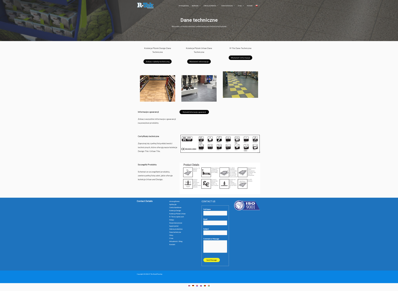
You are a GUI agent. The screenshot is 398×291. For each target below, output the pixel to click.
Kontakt (250, 6)
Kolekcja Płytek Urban (177, 214)
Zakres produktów (210, 6)
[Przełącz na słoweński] (201, 285)
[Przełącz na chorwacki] (197, 285)
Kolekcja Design (175, 210)
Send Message (211, 260)
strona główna (184, 6)
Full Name (207, 209)
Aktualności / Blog (175, 241)
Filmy (171, 235)
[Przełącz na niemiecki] (193, 285)
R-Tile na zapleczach (176, 217)
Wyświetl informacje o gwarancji (194, 112)
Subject (206, 229)
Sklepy (171, 220)
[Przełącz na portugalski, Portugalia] (205, 285)
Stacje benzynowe (175, 223)
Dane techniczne (227, 6)
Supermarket (173, 226)
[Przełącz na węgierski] (209, 285)
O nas (240, 6)
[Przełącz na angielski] (189, 285)
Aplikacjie (195, 6)
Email (205, 219)
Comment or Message (211, 239)
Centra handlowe (175, 207)
